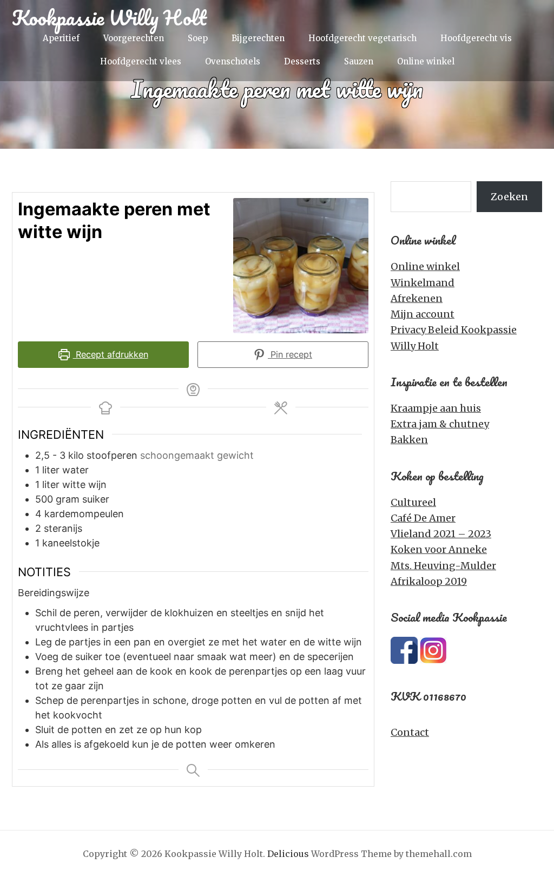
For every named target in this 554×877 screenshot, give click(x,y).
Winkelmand (422, 282)
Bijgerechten (258, 38)
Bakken (409, 439)
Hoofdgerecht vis (476, 38)
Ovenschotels (232, 61)
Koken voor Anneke (439, 549)
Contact (410, 732)
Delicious (288, 853)
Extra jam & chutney (440, 424)
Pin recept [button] (290, 354)
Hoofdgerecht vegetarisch (362, 38)
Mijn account (422, 314)
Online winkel (425, 61)
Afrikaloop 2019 (429, 581)
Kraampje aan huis (436, 408)
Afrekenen (417, 298)
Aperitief (61, 38)
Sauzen (358, 61)
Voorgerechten (133, 38)
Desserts (302, 61)
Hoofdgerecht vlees (140, 61)
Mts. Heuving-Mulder (443, 565)
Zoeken (509, 196)
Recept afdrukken (110, 354)
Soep (198, 38)
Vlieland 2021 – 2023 (441, 533)
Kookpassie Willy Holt (109, 17)
